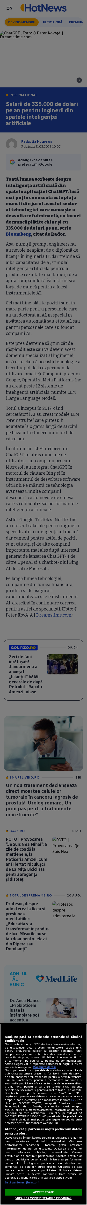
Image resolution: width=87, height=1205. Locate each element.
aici (73, 1100)
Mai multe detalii (44, 1067)
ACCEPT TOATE (43, 1192)
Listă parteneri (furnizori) (22, 1182)
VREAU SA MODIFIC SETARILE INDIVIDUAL (43, 1198)
